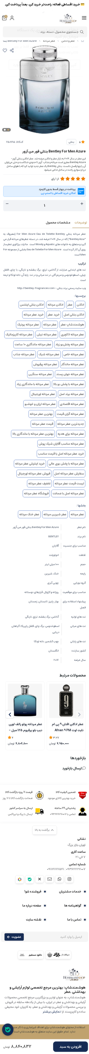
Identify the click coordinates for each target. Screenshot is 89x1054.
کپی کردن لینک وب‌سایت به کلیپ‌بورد (44, 64)
